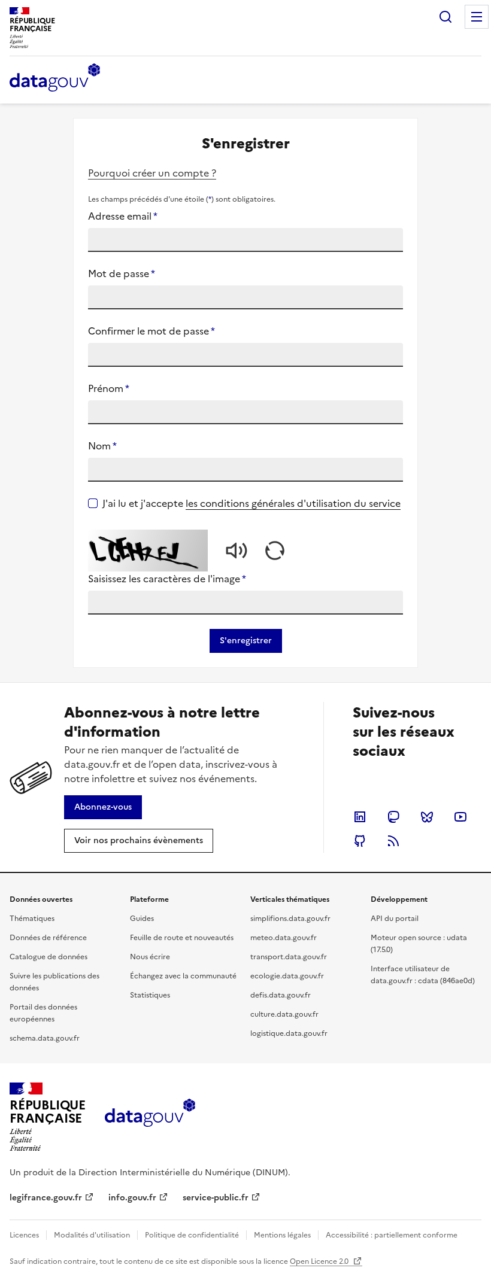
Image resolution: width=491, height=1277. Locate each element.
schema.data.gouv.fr (45, 1038)
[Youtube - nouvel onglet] (460, 817)
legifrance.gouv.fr (46, 1197)
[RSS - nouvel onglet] (393, 841)
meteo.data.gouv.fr (283, 937)
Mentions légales (282, 1235)
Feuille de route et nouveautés (182, 937)
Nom (102, 446)
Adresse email (122, 216)
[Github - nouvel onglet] (360, 841)
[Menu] (477, 17)
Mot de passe (121, 273)
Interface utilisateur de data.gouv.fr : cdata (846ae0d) (423, 974)
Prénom (108, 388)
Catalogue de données (48, 956)
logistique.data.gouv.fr (289, 1033)
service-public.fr (215, 1197)
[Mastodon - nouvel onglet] (393, 817)
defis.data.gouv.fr (280, 995)
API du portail (395, 918)
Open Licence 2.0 (320, 1261)
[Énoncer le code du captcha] (236, 550)
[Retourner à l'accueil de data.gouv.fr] (55, 78)
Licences (24, 1235)
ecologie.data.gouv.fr (287, 976)
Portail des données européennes (43, 1013)
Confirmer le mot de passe (151, 331)
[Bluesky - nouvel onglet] (427, 817)
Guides (142, 918)
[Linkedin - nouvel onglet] (360, 817)
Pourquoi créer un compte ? (152, 173)
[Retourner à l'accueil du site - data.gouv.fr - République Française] (150, 1117)
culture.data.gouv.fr (284, 1014)
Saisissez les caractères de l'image (167, 578)
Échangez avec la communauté (183, 976)
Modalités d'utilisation (92, 1235)
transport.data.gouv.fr (288, 956)
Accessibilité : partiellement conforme (391, 1235)
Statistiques (150, 995)
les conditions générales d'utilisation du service (293, 503)
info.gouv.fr (132, 1197)
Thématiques (32, 918)
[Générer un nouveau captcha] (275, 550)
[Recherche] (445, 17)
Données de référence (48, 937)
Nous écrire (150, 956)
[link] (103, 807)
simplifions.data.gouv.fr (290, 918)
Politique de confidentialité (192, 1235)
